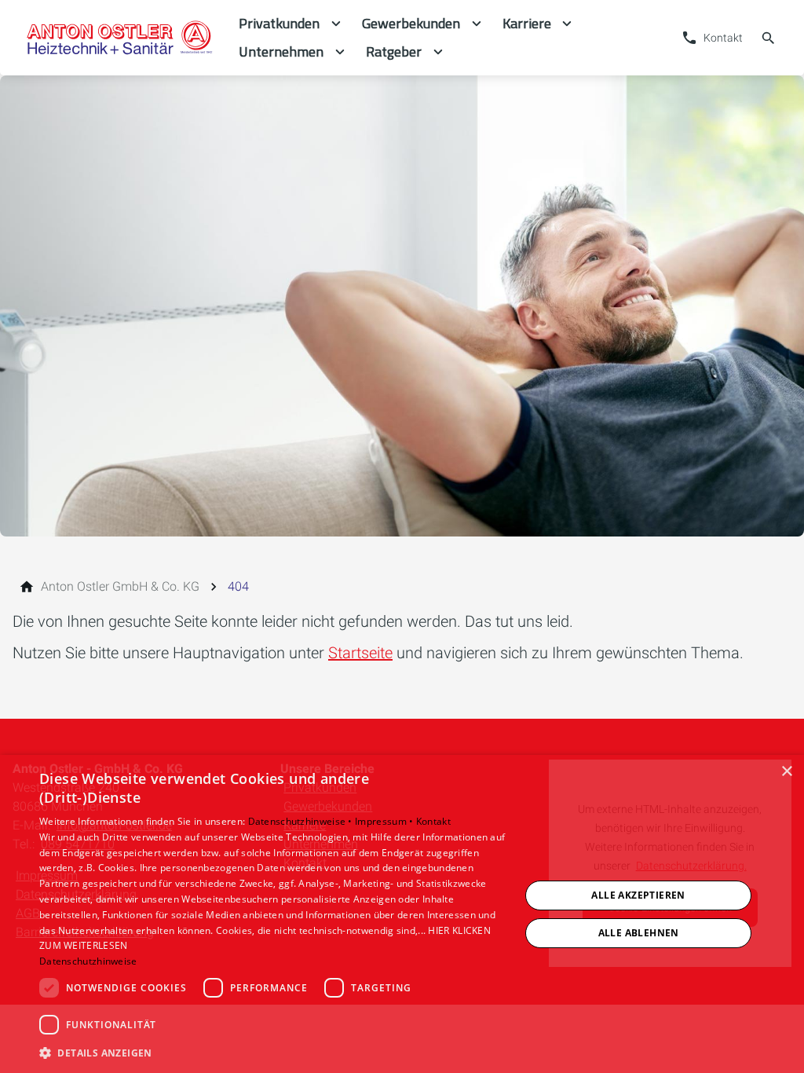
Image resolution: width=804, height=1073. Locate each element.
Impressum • (385, 821)
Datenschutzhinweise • (302, 821)
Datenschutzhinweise (88, 961)
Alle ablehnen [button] (638, 932)
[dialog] (402, 914)
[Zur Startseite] (119, 37)
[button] (272, 1052)
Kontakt (433, 821)
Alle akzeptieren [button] (638, 895)
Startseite (360, 652)
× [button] (786, 772)
